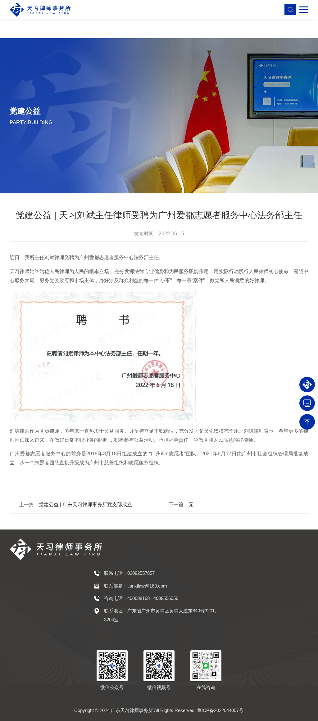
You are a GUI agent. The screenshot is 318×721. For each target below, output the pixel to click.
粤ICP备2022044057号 (220, 710)
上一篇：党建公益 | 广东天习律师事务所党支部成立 (75, 504)
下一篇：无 (181, 504)
